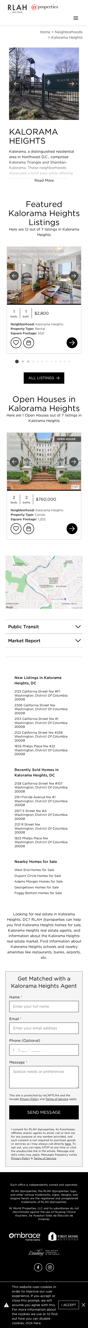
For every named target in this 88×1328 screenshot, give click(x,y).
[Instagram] (50, 1270)
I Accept (68, 1305)
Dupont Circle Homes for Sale (37, 876)
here (68, 1143)
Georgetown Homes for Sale (36, 887)
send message (44, 1112)
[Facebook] (38, 1270)
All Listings (41, 378)
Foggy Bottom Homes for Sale (38, 893)
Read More (44, 180)
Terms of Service (57, 1099)
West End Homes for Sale (34, 870)
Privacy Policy (29, 1099)
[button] (44, 582)
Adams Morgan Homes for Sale (38, 881)
